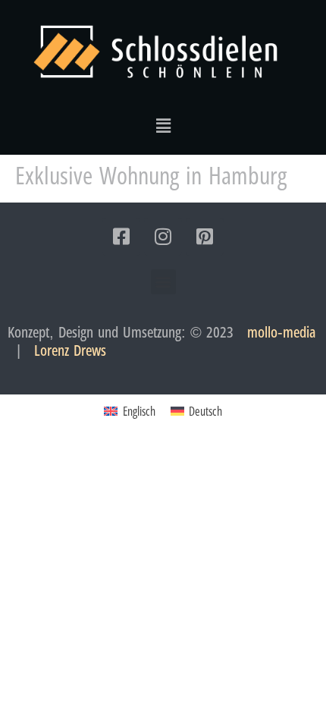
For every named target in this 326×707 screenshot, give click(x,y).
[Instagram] (163, 237)
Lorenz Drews (70, 350)
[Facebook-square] (121, 237)
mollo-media (281, 332)
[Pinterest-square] (205, 237)
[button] (163, 125)
